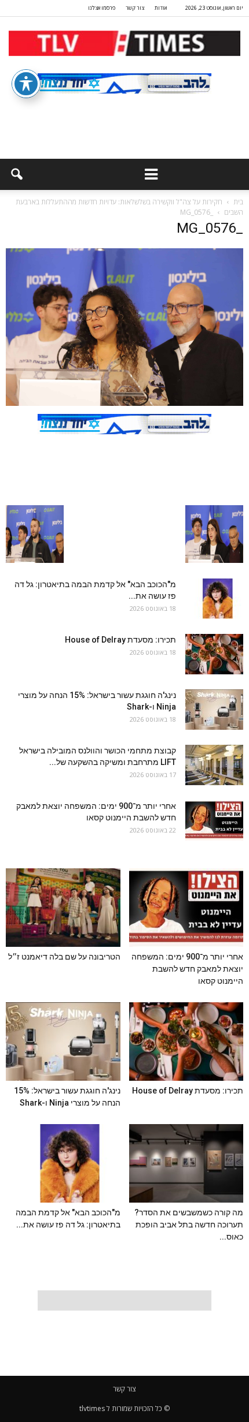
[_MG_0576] (124, 403)
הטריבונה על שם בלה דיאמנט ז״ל (64, 956)
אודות (161, 8)
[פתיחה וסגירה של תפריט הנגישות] (26, 84)
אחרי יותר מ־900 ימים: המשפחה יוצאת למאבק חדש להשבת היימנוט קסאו (187, 969)
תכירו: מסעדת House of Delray (118, 639)
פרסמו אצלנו (101, 8)
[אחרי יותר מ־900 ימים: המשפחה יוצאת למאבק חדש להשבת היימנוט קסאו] (214, 820)
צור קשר (135, 8)
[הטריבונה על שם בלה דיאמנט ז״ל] (63, 907)
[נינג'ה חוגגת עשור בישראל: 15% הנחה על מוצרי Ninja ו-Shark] (214, 709)
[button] (16, 174)
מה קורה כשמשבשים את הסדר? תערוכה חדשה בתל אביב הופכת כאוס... (188, 1224)
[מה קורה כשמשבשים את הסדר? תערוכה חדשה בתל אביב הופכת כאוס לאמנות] (186, 1163)
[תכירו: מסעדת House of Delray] (214, 654)
